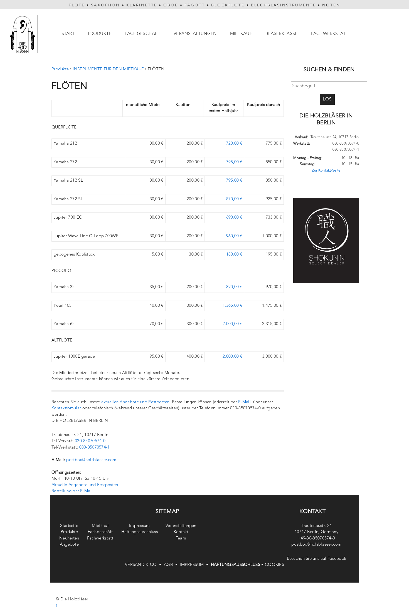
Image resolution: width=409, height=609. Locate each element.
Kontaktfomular (66, 408)
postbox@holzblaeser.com (91, 460)
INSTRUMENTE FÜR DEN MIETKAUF (108, 69)
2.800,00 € (232, 357)
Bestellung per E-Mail (72, 491)
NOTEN (331, 5)
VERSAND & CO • (144, 565)
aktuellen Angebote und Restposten (135, 402)
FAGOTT (194, 5)
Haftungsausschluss (139, 532)
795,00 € (234, 162)
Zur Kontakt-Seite (326, 170)
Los (327, 99)
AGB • (172, 565)
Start (68, 34)
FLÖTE (77, 5)
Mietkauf (241, 34)
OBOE (170, 5)
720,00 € (234, 144)
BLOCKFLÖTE (228, 5)
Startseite (69, 526)
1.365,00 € (232, 306)
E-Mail (244, 402)
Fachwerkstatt (329, 34)
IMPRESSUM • (195, 565)
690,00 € (234, 218)
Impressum (139, 526)
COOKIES (274, 565)
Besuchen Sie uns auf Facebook (316, 559)
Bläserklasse (281, 34)
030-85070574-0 (90, 441)
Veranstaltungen (195, 34)
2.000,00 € (232, 324)
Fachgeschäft (142, 34)
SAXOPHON (105, 5)
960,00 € (234, 236)
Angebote (69, 545)
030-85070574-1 (94, 447)
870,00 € (234, 199)
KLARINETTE (141, 5)
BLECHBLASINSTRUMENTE (283, 5)
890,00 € (234, 287)
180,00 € (234, 254)
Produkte (99, 34)
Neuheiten (69, 538)
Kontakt (181, 532)
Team (181, 538)
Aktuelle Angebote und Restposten (84, 485)
